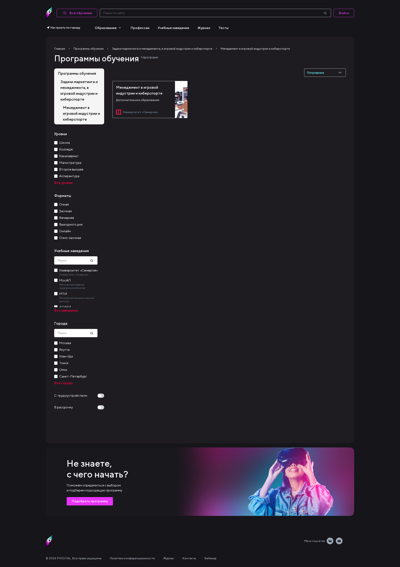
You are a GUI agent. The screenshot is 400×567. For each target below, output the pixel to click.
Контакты (189, 558)
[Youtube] (339, 541)
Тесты (224, 28)
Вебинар (210, 558)
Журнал (204, 28)
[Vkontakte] (330, 541)
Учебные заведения (173, 28)
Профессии (139, 28)
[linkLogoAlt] (49, 541)
